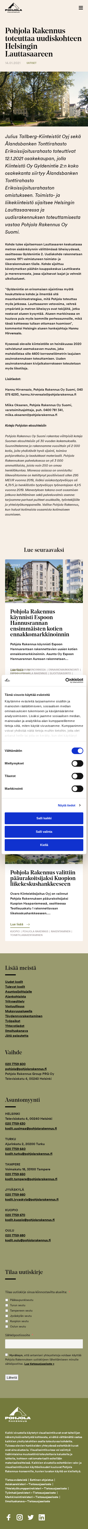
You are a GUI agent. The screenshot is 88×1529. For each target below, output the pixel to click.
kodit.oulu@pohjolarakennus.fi (28, 1240)
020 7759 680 (15, 1235)
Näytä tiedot (66, 805)
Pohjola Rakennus (18, 8)
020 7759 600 (15, 1064)
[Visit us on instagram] (19, 1517)
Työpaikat (12, 1021)
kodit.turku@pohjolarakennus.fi (28, 1154)
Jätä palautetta (16, 1035)
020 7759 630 (15, 1123)
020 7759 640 (15, 1149)
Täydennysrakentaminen (23, 1016)
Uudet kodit (14, 982)
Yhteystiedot (14, 1026)
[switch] (77, 763)
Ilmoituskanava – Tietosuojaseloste (28, 1501)
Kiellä (44, 845)
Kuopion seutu (19, 1321)
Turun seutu (17, 1305)
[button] (81, 7)
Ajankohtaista (15, 996)
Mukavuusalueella (18, 1011)
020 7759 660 (15, 1194)
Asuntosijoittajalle (18, 991)
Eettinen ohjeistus (41, 1480)
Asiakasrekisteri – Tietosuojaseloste (28, 1484)
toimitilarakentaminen (26, 935)
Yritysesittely (15, 1001)
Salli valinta (44, 831)
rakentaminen (60, 931)
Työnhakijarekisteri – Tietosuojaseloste (30, 1493)
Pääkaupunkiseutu (21, 1300)
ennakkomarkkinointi (64, 669)
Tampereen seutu (21, 1310)
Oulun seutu (18, 1326)
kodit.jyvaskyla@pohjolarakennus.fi (32, 1199)
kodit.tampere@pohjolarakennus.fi (31, 1179)
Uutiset (31, 63)
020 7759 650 (15, 1174)
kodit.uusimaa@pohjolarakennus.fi (31, 1128)
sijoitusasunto (60, 673)
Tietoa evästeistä (16, 1480)
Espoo (14, 673)
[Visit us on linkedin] (41, 1517)
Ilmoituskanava (16, 1031)
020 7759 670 (15, 1215)
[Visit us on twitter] (30, 1517)
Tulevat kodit (15, 987)
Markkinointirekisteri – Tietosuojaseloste (31, 1497)
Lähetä (12, 1377)
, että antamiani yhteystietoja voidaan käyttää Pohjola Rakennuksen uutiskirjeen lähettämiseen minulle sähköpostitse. (43, 1359)
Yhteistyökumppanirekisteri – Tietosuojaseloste (36, 1488)
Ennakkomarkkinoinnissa (28, 669)
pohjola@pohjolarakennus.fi (26, 1069)
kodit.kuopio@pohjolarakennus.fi (30, 1220)
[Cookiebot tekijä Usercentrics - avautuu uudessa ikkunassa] (65, 680)
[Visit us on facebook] (8, 1517)
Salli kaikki (44, 818)
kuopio (15, 931)
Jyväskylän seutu (21, 1316)
